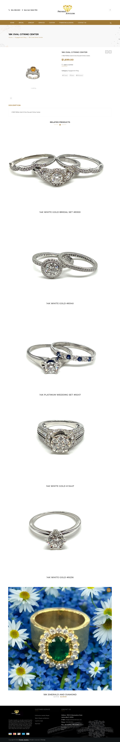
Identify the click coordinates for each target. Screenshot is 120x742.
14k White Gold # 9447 (60, 486)
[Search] (110, 22)
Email (62, 729)
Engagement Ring (20, 37)
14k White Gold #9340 (60, 303)
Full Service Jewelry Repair (42, 715)
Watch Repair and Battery (42, 718)
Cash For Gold (39, 721)
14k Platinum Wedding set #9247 (60, 394)
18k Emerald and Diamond (60, 694)
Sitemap (43, 740)
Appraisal (37, 723)
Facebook (64, 727)
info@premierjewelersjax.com (74, 719)
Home (11, 37)
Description (15, 105)
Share (72, 75)
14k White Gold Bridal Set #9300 (60, 212)
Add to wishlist (68, 65)
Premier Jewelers (24, 740)
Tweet (66, 75)
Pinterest (80, 75)
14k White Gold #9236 (60, 577)
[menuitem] (12, 22)
